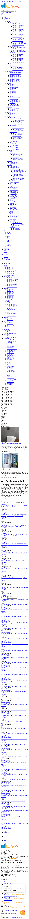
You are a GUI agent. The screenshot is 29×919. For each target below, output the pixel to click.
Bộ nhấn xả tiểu (13, 216)
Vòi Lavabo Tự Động (17, 122)
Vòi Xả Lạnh (15, 149)
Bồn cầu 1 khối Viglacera (18, 25)
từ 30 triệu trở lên (6, 406)
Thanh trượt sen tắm (14, 182)
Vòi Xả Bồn (15, 147)
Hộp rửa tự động (13, 208)
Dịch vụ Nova (7, 246)
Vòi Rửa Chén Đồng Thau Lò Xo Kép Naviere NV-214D (14, 769)
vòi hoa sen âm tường (17, 137)
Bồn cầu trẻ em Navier (17, 67)
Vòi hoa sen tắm (13, 132)
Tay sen (11, 199)
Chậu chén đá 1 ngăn (17, 155)
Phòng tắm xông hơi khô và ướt (19, 170)
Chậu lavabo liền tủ (14, 80)
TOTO (8, 244)
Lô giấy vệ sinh (13, 195)
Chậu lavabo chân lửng (15, 79)
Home (5, 17)
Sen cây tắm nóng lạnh (15, 101)
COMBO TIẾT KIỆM (15, 1)
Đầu (5, 831)
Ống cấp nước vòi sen (15, 186)
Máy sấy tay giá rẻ (14, 162)
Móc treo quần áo (14, 192)
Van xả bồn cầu (13, 220)
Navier (8, 232)
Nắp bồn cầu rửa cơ (17, 223)
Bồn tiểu (9, 112)
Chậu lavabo (9, 71)
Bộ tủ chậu (9, 107)
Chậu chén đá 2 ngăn (17, 154)
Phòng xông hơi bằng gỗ (18, 175)
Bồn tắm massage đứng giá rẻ (7, 469)
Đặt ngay (8, 607)
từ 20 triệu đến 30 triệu (7, 404)
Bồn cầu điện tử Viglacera (18, 60)
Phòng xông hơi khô (17, 172)
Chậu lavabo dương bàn (15, 72)
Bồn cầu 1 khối (13, 22)
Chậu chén (9, 150)
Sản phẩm (6, 20)
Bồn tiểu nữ (12, 113)
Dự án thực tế (7, 249)
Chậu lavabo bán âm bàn (15, 76)
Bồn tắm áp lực (13, 93)
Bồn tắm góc (13, 85)
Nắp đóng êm (15, 225)
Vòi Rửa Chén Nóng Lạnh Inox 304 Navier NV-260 (13, 801)
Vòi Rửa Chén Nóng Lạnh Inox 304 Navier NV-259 (13, 790)
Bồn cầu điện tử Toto (17, 56)
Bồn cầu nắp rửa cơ (14, 64)
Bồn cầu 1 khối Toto (17, 26)
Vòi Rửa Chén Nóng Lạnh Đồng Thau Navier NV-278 (14, 733)
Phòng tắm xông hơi (14, 167)
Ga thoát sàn (12, 202)
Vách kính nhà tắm (14, 190)
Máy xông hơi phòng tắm (18, 169)
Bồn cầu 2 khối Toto (17, 35)
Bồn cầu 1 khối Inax (17, 27)
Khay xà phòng (13, 183)
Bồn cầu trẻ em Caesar (17, 70)
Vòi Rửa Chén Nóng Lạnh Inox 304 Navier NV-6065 (13, 686)
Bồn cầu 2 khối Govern (18, 45)
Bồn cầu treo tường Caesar (18, 47)
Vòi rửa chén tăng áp (17, 129)
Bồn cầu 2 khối (13, 33)
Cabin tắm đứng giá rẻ (17, 179)
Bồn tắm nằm (13, 84)
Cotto (8, 234)
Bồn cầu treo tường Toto (18, 50)
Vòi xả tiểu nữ (15, 228)
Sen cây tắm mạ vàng (15, 97)
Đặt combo (3, 513)
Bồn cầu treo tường (14, 46)
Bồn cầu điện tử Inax (17, 55)
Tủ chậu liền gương (14, 108)
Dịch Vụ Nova (7, 883)
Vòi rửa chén (13, 125)
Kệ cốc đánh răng (14, 209)
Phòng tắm (9, 165)
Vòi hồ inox (15, 143)
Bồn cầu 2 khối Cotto (17, 42)
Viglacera (9, 236)
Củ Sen (11, 96)
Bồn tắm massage (14, 87)
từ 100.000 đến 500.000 (8, 391)
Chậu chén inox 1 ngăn (17, 158)
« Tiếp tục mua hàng (5, 917)
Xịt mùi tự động (13, 194)
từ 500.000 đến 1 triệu (7, 392)
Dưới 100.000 (5, 390)
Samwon (9, 233)
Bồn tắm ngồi (13, 88)
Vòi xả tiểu (12, 227)
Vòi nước (9, 116)
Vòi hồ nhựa (15, 145)
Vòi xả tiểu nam (16, 229)
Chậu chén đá (13, 153)
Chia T (11, 213)
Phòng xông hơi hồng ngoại (19, 171)
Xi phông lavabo (13, 191)
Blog (5, 250)
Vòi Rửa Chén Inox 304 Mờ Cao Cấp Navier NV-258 (13, 779)
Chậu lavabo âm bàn (14, 75)
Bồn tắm (9, 83)
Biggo (8, 237)
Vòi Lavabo (12, 117)
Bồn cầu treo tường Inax (18, 49)
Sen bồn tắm (12, 103)
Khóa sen (12, 203)
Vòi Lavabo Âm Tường (18, 124)
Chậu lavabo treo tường (15, 74)
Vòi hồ (11, 142)
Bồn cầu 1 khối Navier (17, 23)
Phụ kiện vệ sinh (10, 212)
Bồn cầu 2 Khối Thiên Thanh (19, 43)
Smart (8, 240)
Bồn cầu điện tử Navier (17, 58)
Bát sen (11, 211)
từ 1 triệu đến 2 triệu (7, 394)
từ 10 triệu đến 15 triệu (7, 401)
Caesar (8, 242)
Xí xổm (11, 63)
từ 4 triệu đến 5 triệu (7, 398)
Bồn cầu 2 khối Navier (17, 34)
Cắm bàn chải (13, 184)
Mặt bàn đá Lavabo (14, 111)
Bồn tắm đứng (13, 92)
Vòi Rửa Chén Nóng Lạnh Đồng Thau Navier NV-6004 (14, 662)
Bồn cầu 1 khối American (18, 30)
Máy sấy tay (9, 161)
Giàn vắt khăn (13, 207)
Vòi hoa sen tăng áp (17, 133)
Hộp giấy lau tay (13, 204)
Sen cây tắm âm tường (15, 100)
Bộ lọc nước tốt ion (14, 215)
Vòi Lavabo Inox (16, 121)
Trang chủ (6, 257)
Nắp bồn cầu (13, 221)
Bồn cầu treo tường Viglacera (19, 51)
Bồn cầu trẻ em (13, 66)
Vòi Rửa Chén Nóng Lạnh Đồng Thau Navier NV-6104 (14, 638)
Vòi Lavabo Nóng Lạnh (18, 120)
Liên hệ (5, 252)
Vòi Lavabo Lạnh (16, 118)
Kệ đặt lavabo (13, 205)
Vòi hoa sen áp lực (16, 136)
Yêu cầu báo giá (4, 254)
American (9, 245)
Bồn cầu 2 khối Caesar (17, 41)
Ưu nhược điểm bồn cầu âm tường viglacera (11, 443)
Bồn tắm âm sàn (13, 89)
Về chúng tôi (7, 18)
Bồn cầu (8, 21)
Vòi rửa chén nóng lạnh (18, 128)
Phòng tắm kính (13, 166)
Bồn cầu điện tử (13, 52)
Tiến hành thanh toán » (16, 917)
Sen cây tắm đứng (14, 99)
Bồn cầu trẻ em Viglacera (18, 68)
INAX (8, 238)
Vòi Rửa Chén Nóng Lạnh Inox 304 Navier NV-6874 (13, 628)
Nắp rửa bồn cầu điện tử (18, 224)
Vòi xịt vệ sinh (13, 219)
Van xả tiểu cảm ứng (14, 217)
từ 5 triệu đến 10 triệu (7, 400)
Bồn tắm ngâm (13, 91)
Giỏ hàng (2, 14)
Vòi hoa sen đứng (16, 138)
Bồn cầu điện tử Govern (18, 62)
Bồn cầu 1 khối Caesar (17, 29)
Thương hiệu (7, 231)
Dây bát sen (12, 200)
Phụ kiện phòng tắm (11, 180)
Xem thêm (3, 504)
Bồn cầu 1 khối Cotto (17, 31)
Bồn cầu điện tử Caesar (17, 54)
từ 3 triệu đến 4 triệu (7, 397)
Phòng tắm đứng (13, 176)
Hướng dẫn (6, 248)
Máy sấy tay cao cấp (14, 163)
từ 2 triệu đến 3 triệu (7, 395)
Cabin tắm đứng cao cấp (18, 178)
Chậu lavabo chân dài (15, 81)
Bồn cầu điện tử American (18, 59)
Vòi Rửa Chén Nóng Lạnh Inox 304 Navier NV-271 (13, 744)
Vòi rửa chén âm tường (17, 130)
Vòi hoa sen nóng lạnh (17, 134)
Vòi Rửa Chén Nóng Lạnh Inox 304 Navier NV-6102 (13, 710)
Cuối (5, 840)
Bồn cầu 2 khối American (18, 38)
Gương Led (15, 188)
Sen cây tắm (9, 95)
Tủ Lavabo (12, 109)
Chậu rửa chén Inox (14, 157)
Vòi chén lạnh (15, 126)
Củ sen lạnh (15, 141)
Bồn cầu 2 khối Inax (17, 37)
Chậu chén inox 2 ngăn (17, 159)
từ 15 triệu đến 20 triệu (7, 403)
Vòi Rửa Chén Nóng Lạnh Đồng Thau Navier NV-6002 (14, 604)
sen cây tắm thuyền (14, 104)
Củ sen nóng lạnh (16, 140)
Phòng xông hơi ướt (17, 174)
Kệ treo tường (13, 198)
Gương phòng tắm (14, 187)
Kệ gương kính (13, 196)
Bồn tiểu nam (13, 114)
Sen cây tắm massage (14, 105)
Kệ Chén (12, 151)
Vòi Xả (11, 146)
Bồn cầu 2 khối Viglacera (18, 39)
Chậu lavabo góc (13, 78)
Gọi (1, 501)
